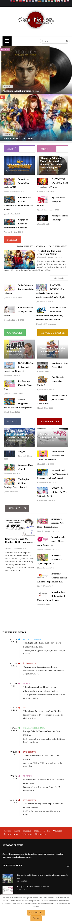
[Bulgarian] (17, 1)
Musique (47, 149)
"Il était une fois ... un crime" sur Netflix (42, 711)
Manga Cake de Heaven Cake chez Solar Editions (16, 348)
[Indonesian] (52, 1)
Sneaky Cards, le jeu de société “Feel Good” (52, 399)
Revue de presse (11, 834)
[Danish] (26, 1)
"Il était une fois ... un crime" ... (20, 138)
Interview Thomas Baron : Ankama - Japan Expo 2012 (52, 577)
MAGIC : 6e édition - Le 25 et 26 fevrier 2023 (52, 492)
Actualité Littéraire (19, 728)
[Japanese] (58, 1)
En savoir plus (36, 912)
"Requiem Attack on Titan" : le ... (21, 91)
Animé (11, 149)
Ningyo (21, 451)
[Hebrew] (46, 1)
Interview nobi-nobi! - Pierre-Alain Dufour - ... (51, 541)
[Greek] (42, 1)
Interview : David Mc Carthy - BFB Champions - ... (19, 542)
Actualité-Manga (19, 639)
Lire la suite (59, 278)
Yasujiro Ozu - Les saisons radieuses (40, 667)
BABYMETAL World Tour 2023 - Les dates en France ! (52, 183)
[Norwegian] (65, 1)
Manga (12, 421)
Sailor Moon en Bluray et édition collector (19, 289)
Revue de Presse (53, 332)
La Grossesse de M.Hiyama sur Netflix (18, 311)
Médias (12, 239)
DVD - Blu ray (25, 246)
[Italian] (55, 1)
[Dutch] (30, 1)
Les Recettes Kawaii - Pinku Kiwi (18, 385)
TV (50, 246)
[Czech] (23, 1)
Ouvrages (14, 332)
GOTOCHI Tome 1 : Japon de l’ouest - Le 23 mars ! (19, 367)
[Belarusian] (14, 1)
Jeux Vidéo (61, 246)
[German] (39, 1)
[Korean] (61, 1)
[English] (33, 1)
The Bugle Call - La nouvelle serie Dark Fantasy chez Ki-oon (17, 433)
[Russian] (68, 1)
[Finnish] (36, 1)
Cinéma (40, 246)
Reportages (17, 508)
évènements (27, 834)
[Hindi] (49, 1)
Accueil (7, 831)
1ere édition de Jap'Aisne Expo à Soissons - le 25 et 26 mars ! (52, 474)
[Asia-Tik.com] (36, 19)
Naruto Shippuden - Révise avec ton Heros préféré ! (18, 403)
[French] (11, 1)
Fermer (36, 918)
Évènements (50, 421)
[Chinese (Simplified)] (20, 1)
